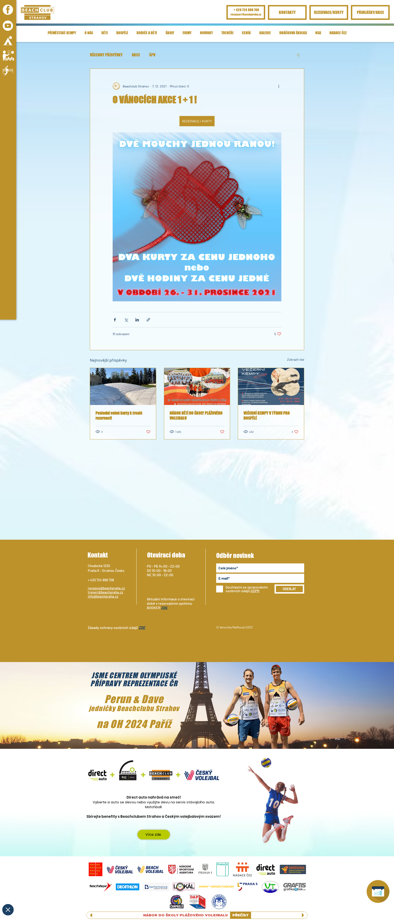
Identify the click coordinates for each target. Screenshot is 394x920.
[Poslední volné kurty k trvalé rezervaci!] (123, 386)
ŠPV (152, 54)
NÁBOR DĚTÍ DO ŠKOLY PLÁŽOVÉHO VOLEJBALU (196, 415)
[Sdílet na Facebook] (115, 320)
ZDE (164, 607)
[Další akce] (278, 86)
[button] (9, 34)
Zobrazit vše (295, 359)
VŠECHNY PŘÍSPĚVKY (106, 54)
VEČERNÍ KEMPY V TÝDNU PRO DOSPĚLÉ (267, 415)
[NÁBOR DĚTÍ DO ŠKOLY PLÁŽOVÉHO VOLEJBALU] (197, 386)
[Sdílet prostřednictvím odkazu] (148, 320)
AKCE (136, 54)
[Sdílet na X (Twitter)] (126, 320)
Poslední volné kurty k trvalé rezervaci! (119, 415)
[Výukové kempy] (8, 55)
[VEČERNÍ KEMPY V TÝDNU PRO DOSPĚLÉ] (271, 386)
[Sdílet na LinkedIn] (137, 320)
